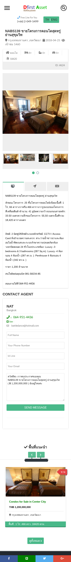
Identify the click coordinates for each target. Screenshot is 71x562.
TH (47, 19)
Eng (54, 19)
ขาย (63, 472)
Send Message (35, 407)
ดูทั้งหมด (34, 540)
